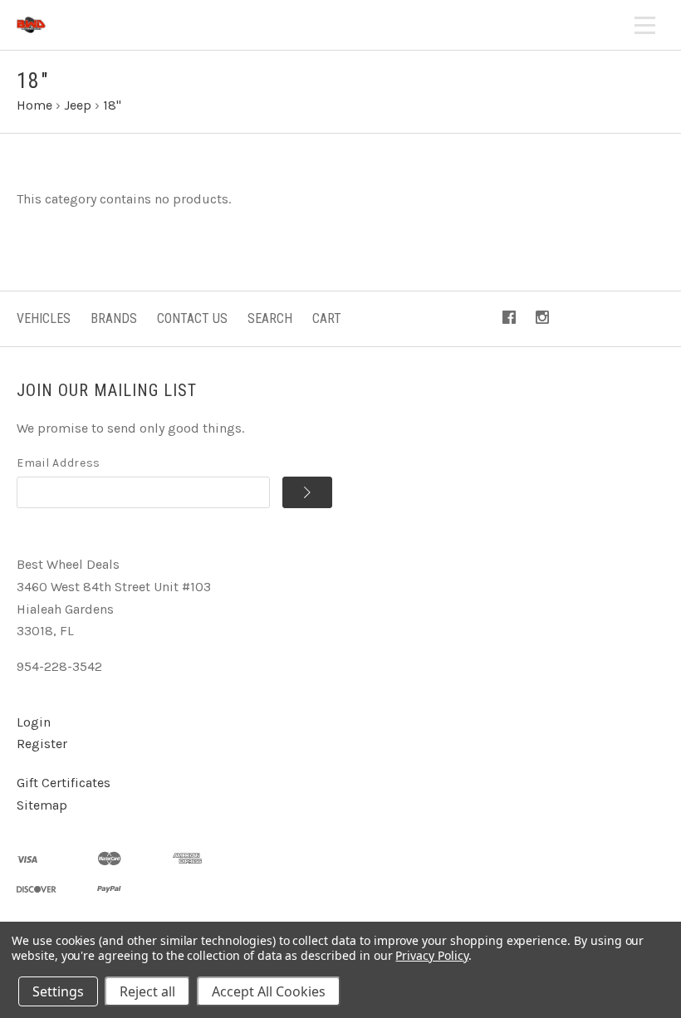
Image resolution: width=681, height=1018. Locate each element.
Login (34, 722)
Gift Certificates (63, 782)
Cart (326, 318)
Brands (114, 318)
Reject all (147, 991)
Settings (58, 991)
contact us (192, 318)
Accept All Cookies (269, 991)
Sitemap (42, 805)
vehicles (44, 318)
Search (269, 318)
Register (42, 743)
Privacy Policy (431, 955)
